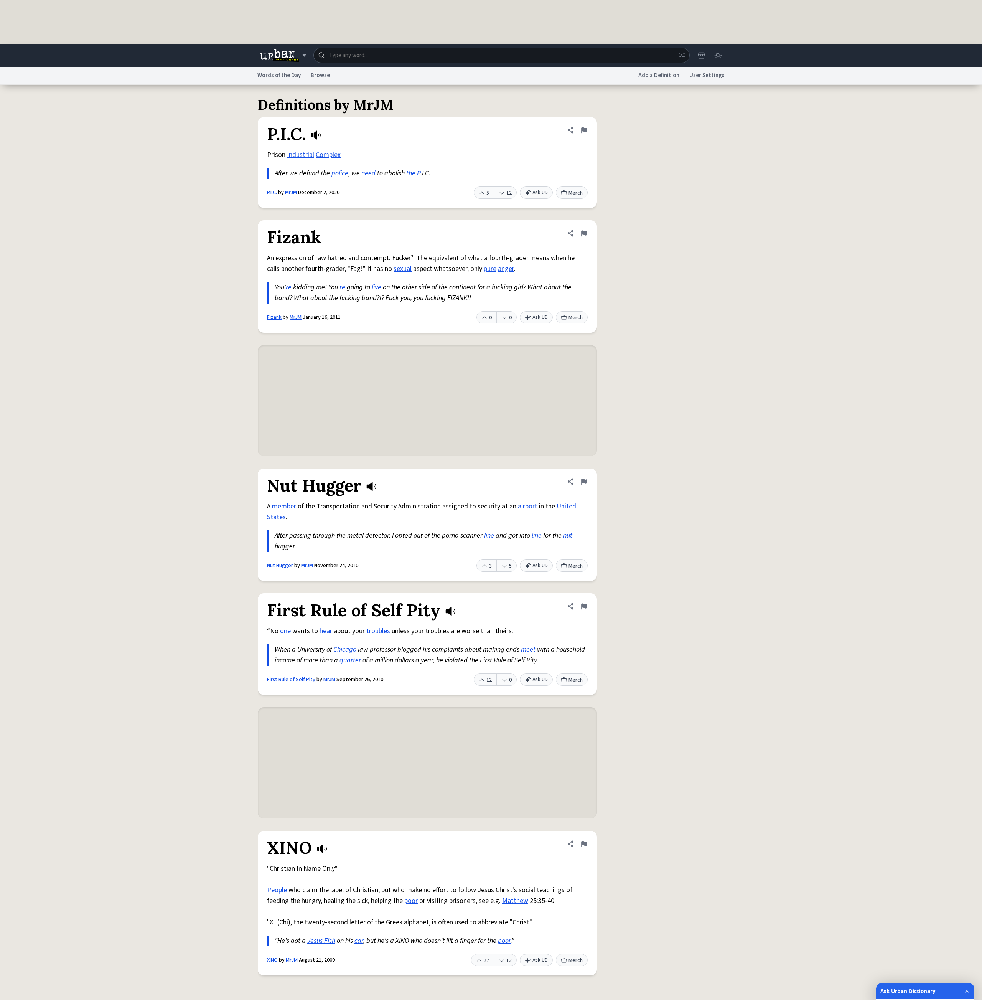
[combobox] (501, 55)
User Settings (707, 75)
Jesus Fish (321, 941)
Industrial (300, 155)
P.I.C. (272, 192)
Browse (320, 75)
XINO (272, 960)
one (285, 631)
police (339, 173)
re (289, 287)
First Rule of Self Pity (291, 679)
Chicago (344, 649)
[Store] (701, 55)
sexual (403, 269)
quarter (350, 660)
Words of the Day (279, 75)
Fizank (274, 317)
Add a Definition (658, 75)
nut (567, 535)
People (277, 890)
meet (528, 649)
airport (527, 506)
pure (490, 269)
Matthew (515, 901)
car (358, 941)
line (489, 535)
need (368, 173)
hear (326, 631)
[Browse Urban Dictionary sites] (283, 55)
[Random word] (681, 55)
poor (411, 901)
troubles (378, 631)
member (284, 506)
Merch (575, 193)
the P (413, 173)
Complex (328, 155)
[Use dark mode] (718, 55)
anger (506, 269)
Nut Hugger (280, 565)
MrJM (291, 192)
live (376, 287)
